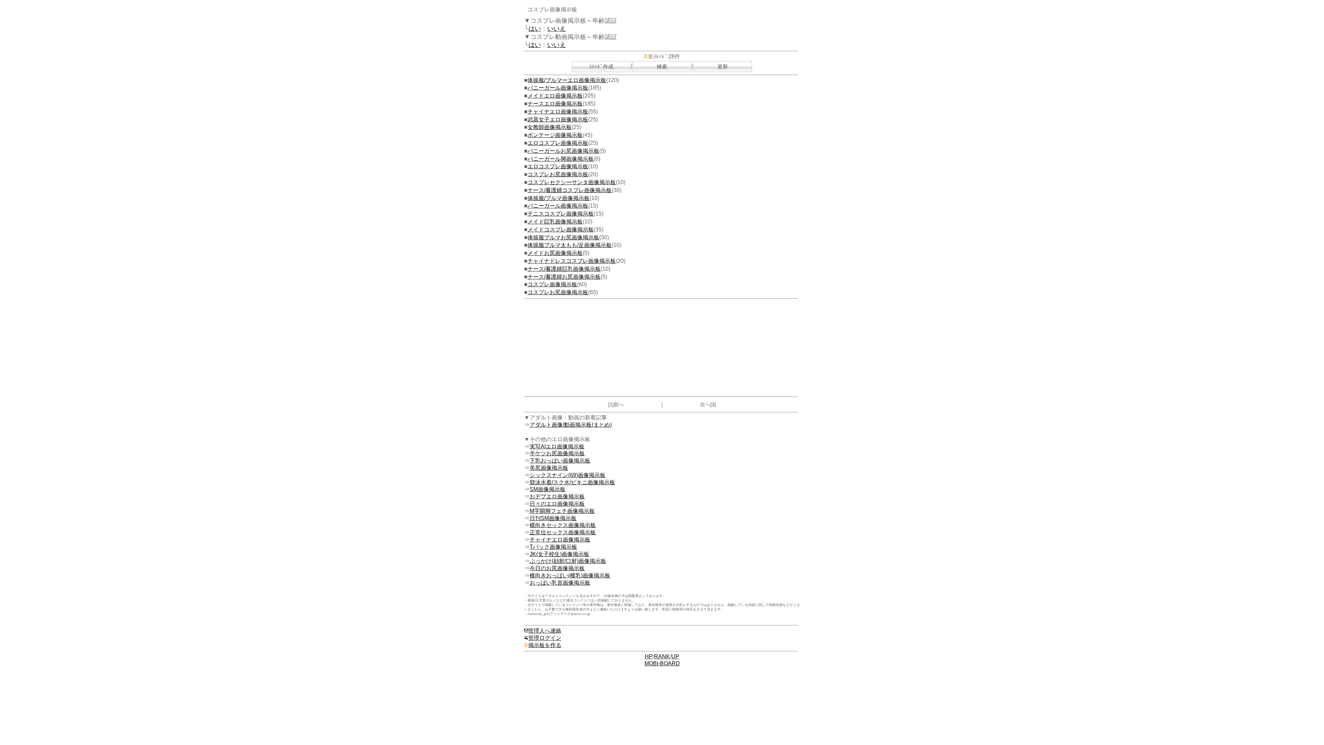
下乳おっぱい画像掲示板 (560, 461)
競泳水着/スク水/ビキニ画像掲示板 (572, 482)
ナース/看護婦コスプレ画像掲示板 (570, 190)
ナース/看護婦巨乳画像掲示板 (564, 269)
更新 (723, 66)
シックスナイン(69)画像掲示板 (567, 475)
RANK (662, 656)
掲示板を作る (544, 645)
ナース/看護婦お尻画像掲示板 (564, 277)
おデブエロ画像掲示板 (557, 496)
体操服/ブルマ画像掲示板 (559, 198)
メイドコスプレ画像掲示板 (561, 229)
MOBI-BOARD (662, 663)
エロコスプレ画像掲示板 (558, 143)
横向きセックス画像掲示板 (563, 525)
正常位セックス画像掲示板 (563, 532)
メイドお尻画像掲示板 (555, 253)
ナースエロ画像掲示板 (555, 104)
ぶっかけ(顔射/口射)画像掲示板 (568, 561)
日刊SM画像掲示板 (553, 518)
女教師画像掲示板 (550, 127)
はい (535, 28)
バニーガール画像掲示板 (558, 88)
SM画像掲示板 (547, 489)
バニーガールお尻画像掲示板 (563, 151)
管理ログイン (544, 638)
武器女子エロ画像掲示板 (558, 119)
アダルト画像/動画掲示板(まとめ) (571, 425)
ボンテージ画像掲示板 (555, 135)
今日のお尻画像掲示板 (557, 568)
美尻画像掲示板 (549, 468)
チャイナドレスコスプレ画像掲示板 (572, 261)
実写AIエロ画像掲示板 (557, 446)
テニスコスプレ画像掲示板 (561, 214)
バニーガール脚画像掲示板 (561, 159)
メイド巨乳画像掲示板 (555, 222)
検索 (662, 66)
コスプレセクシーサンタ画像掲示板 (572, 182)
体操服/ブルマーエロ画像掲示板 (567, 80)
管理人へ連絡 (544, 631)
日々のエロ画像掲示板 (557, 504)
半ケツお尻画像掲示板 (557, 453)
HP (649, 656)
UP (675, 656)
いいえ (556, 28)
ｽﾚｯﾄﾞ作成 (601, 66)
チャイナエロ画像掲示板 (558, 112)
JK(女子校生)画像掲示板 (559, 554)
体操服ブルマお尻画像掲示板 (563, 237)
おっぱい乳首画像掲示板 (560, 583)
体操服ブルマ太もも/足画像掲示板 (570, 245)
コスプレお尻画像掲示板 (558, 174)
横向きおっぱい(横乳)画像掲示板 (570, 575)
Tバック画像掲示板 (553, 547)
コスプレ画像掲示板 (552, 284)
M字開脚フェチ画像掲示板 (562, 511)
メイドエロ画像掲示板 (555, 96)
